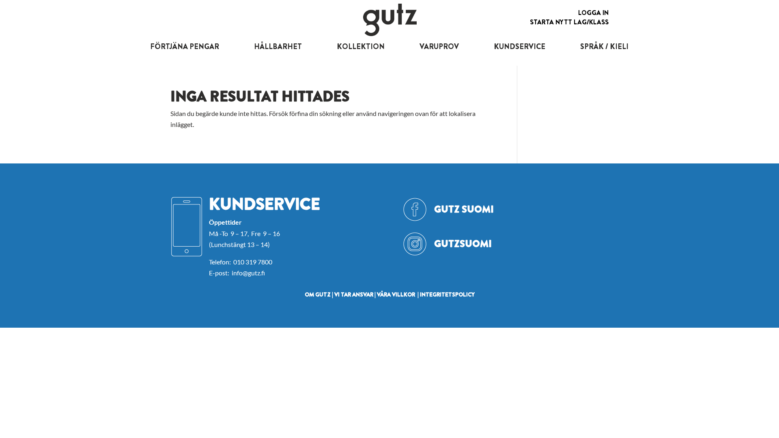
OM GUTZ (318, 294)
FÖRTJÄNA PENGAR (184, 46)
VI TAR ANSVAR (353, 294)
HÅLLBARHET (278, 46)
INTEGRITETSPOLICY (447, 294)
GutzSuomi (463, 244)
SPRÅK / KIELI (604, 46)
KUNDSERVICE (519, 46)
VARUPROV (439, 46)
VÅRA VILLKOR (396, 294)
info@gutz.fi (248, 273)
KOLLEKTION (361, 46)
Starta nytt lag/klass (569, 22)
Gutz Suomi (464, 209)
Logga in (593, 12)
